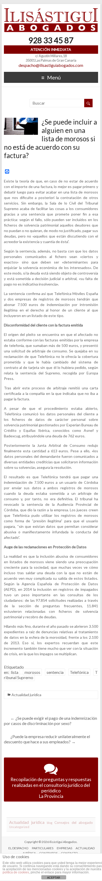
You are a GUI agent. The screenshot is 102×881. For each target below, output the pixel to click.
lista (14, 672)
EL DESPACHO (18, 848)
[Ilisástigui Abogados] (51, 10)
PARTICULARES (42, 848)
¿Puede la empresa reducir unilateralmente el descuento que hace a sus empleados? (47, 739)
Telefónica (79, 672)
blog (49, 822)
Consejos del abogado (73, 822)
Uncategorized (19, 827)
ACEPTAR (53, 877)
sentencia (55, 672)
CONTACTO (69, 853)
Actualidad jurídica (26, 694)
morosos (32, 672)
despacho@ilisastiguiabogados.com (51, 65)
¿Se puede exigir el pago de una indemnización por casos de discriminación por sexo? (50, 721)
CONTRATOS (48, 853)
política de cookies (16, 872)
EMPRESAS (64, 848)
